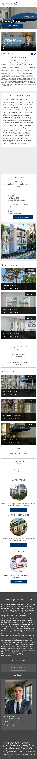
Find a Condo (17, 545)
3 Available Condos (22, 217)
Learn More (18, 582)
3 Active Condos (11, 26)
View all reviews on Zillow (18, 670)
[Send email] (32, 53)
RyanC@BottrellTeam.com (15, 722)
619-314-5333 (8, 53)
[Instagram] (35, 53)
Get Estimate (17, 510)
